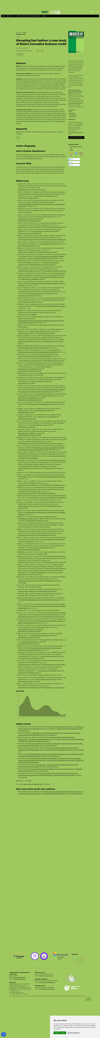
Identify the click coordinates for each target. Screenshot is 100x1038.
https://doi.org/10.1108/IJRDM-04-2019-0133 (52, 277)
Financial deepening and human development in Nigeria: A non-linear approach (52, 769)
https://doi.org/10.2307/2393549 (41, 381)
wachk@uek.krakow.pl (46, 975)
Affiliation (20, 54)
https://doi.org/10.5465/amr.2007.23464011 (29, 435)
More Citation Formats (76, 137)
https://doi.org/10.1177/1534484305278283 (29, 664)
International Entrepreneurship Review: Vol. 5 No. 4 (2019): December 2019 (38, 767)
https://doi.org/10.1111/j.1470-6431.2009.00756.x (30, 506)
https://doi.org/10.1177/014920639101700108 (44, 231)
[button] (10, 16)
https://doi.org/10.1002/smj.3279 (41, 425)
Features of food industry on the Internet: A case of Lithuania (66, 727)
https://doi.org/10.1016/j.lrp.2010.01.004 (53, 300)
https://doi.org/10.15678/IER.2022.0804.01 (49, 671)
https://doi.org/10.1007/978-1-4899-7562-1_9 (43, 294)
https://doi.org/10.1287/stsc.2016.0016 (45, 196)
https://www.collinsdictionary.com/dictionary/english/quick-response (40, 600)
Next (30, 781)
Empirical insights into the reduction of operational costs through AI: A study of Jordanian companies (56, 754)
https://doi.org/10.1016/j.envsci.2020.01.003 (52, 656)
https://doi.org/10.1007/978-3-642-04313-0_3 (30, 468)
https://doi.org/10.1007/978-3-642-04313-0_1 (30, 341)
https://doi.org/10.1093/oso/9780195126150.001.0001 (32, 190)
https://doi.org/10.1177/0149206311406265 (29, 687)
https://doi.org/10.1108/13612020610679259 (29, 219)
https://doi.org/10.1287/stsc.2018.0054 (30, 361)
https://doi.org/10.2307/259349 (43, 410)
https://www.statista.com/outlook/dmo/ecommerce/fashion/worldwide (37, 352)
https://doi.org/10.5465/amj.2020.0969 (28, 443)
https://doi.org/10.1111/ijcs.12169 (26, 493)
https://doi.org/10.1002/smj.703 (26, 333)
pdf (18, 137)
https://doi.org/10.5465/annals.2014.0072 (29, 485)
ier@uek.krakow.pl (19, 979)
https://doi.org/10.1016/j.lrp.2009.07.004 (29, 681)
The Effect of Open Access (76, 103)
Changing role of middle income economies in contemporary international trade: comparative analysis (55, 743)
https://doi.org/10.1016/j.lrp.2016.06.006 (29, 617)
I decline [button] (63, 1032)
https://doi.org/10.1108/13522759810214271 (29, 239)
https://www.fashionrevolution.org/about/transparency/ (33, 348)
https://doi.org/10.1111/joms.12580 (47, 417)
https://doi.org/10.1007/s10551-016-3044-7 (29, 562)
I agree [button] (56, 1032)
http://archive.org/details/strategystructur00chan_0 (52, 306)
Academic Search (73, 116)
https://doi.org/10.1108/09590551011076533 (29, 227)
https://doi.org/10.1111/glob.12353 (57, 456)
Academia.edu (72, 113)
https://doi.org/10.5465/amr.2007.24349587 (29, 629)
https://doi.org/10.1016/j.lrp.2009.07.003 (43, 635)
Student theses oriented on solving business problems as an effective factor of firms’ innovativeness (54, 758)
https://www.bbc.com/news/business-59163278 (42, 404)
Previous (18, 781)
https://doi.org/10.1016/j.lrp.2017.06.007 (32, 642)
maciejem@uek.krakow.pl (47, 982)
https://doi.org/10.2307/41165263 (57, 497)
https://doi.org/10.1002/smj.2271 (27, 535)
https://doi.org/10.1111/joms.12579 (27, 252)
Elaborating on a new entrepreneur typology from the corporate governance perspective (56, 733)
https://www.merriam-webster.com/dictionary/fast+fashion (34, 356)
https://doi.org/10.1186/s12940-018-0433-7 (51, 244)
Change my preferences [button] (73, 1032)
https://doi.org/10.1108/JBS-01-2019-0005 (29, 271)
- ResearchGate (71, 109)
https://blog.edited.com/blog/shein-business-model (50, 477)
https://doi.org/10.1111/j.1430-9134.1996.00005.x (43, 264)
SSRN (70, 111)
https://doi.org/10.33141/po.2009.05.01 (28, 519)
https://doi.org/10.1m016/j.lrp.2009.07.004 (47, 679)
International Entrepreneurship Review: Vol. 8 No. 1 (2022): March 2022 (37, 735)
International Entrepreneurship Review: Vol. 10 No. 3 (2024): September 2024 (62, 794)
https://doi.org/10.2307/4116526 (37, 497)
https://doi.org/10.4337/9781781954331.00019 (29, 369)
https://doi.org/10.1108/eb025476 (27, 591)
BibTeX (71, 150)
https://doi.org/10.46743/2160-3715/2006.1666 (30, 581)
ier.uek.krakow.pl (20, 977)
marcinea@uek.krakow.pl (47, 989)
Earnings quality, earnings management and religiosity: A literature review (58, 765)
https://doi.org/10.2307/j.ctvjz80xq (27, 314)
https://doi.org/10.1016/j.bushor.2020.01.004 (30, 398)
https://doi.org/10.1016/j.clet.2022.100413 (41, 548)
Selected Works (72, 114)
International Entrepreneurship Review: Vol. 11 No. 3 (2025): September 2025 (39, 756)
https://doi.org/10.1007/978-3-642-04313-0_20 (48, 572)
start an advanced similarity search (32, 784)
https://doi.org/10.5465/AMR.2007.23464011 (29, 433)
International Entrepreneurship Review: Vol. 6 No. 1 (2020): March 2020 (37, 745)
